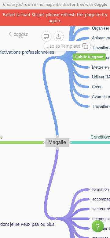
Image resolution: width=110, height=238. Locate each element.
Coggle (100, 4)
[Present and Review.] (46, 36)
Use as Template (63, 46)
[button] (98, 226)
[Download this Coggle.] (59, 36)
